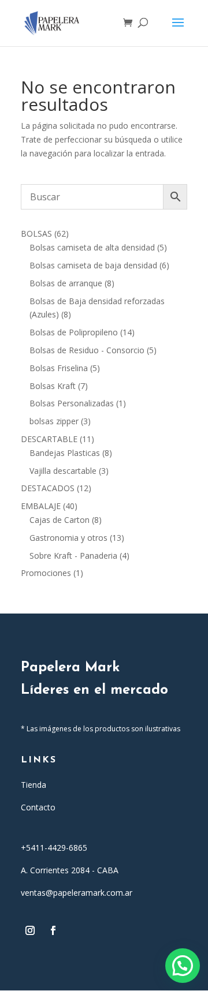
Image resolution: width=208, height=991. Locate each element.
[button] (182, 965)
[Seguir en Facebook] (53, 930)
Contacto (38, 807)
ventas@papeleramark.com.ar (76, 892)
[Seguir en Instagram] (30, 930)
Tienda (33, 784)
